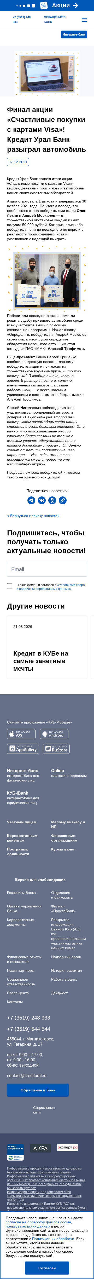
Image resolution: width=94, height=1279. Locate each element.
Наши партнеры (20, 970)
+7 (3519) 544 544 (28, 1029)
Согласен (47, 1268)
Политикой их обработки (53, 1239)
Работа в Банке (64, 979)
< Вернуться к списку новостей (33, 516)
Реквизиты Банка (21, 892)
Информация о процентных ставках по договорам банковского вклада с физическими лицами (44, 1170)
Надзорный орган (66, 957)
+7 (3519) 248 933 (28, 1018)
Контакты (15, 1002)
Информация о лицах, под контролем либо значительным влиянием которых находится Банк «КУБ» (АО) (44, 1196)
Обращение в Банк (38, 1090)
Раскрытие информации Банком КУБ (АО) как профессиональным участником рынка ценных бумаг (46, 1205)
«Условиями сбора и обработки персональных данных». (50, 587)
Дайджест (59, 993)
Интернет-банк (74, 34)
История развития (66, 970)
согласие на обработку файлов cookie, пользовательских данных (39, 1224)
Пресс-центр (18, 993)
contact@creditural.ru (26, 1075)
